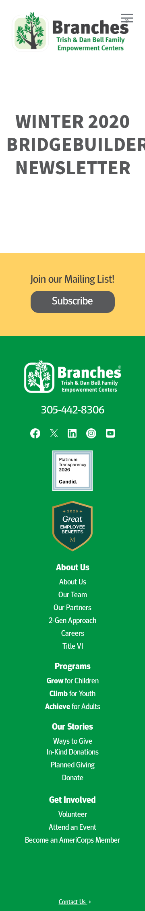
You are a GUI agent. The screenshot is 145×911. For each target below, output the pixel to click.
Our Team (72, 595)
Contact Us (73, 902)
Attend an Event (72, 828)
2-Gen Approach (72, 621)
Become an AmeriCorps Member (72, 841)
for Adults (72, 707)
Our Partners (72, 608)
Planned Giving (73, 765)
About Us (72, 582)
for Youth (72, 694)
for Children (73, 681)
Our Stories (72, 727)
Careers (72, 634)
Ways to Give (72, 742)
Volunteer (72, 815)
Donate (72, 778)
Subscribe (72, 301)
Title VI (72, 647)
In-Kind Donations (73, 753)
